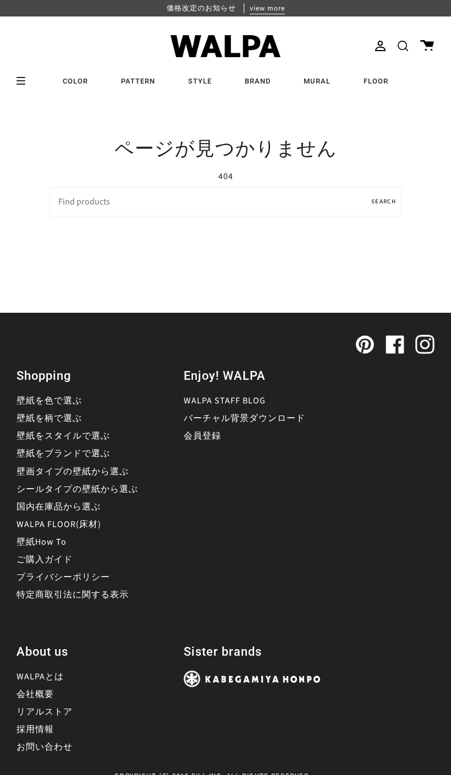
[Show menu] (24, 81)
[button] (403, 46)
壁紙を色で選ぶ (49, 401)
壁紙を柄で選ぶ (49, 418)
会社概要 (35, 694)
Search (383, 201)
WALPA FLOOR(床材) (58, 524)
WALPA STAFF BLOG (225, 401)
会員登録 (202, 436)
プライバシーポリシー (63, 577)
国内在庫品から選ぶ (58, 507)
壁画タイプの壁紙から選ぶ (72, 472)
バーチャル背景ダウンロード (244, 418)
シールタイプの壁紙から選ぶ (77, 489)
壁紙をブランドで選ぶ (63, 453)
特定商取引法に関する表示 (72, 595)
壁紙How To (41, 542)
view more (267, 8)
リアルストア (44, 712)
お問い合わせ (44, 747)
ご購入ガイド (44, 559)
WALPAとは (40, 677)
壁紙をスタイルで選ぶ (63, 436)
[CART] (427, 46)
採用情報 (35, 729)
